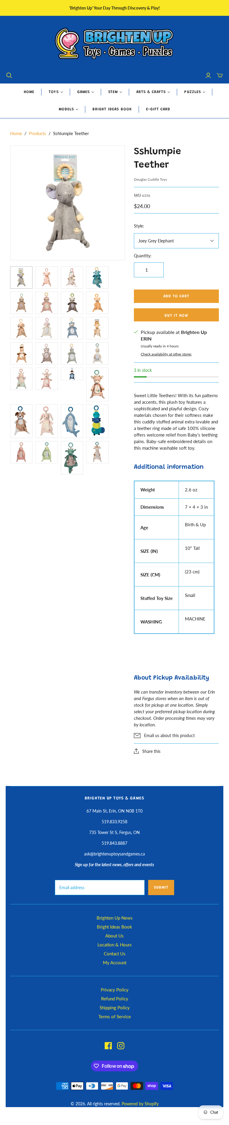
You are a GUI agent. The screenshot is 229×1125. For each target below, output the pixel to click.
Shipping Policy (115, 1007)
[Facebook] (108, 1045)
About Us (114, 935)
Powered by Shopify (140, 1103)
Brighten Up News (115, 917)
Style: (139, 225)
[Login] (208, 75)
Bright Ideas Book (112, 109)
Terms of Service (114, 1016)
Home (29, 92)
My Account (114, 962)
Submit (161, 887)
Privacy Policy (115, 989)
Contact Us (115, 953)
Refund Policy (114, 998)
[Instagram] (120, 1045)
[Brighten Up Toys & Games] (114, 44)
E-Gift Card (158, 109)
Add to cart (176, 296)
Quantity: (142, 255)
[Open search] (9, 75)
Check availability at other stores (166, 354)
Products (37, 133)
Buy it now (176, 316)
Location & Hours (115, 944)
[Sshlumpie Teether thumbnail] (21, 277)
